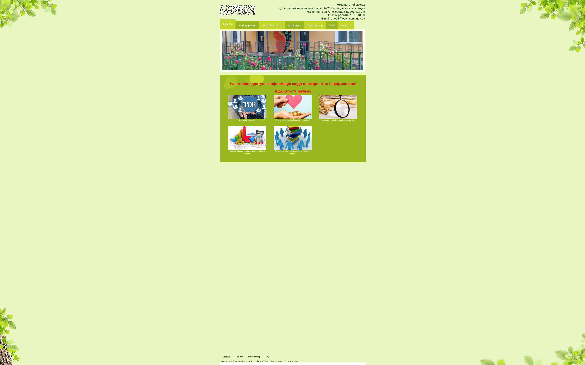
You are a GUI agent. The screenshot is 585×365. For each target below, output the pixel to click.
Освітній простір (272, 25)
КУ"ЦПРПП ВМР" (292, 361)
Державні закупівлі (247, 120)
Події (332, 25)
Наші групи (294, 25)
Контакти (346, 25)
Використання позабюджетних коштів (292, 120)
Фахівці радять (247, 25)
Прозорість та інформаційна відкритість (338, 120)
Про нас (228, 24)
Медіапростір (315, 25)
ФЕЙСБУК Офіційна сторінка (269, 361)
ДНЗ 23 (237, 10)
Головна (226, 357)
